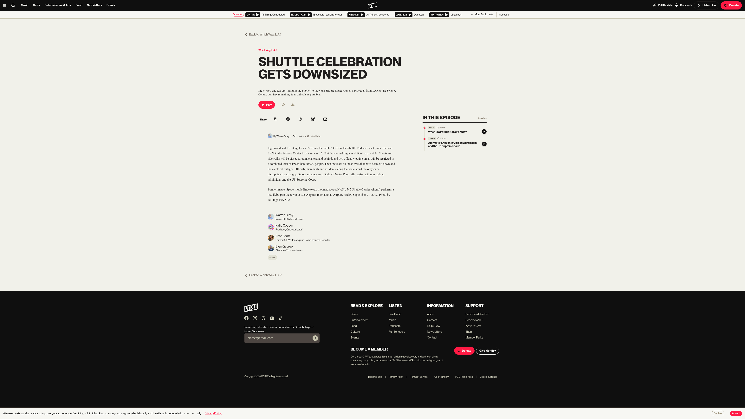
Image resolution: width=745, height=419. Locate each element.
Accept (736, 413)
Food (79, 5)
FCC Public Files (462, 376)
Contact (432, 337)
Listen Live (709, 5)
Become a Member (477, 314)
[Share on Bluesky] (313, 119)
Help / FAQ (433, 325)
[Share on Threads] (300, 119)
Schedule (504, 14)
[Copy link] (275, 119)
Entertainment (359, 320)
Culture (355, 331)
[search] (14, 5)
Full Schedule (397, 331)
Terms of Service (417, 376)
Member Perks (474, 337)
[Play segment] (484, 131)
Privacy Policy (394, 376)
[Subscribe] (315, 338)
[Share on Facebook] (288, 119)
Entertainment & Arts (58, 5)
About (431, 314)
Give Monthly (487, 350)
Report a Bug (375, 376)
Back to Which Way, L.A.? (265, 34)
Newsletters (94, 5)
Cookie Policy (440, 376)
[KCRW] (251, 311)
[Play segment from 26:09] (424, 139)
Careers (432, 320)
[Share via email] (325, 120)
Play (269, 104)
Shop (468, 331)
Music (24, 5)
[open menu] (6, 5)
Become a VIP (473, 320)
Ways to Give (473, 325)
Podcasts (686, 5)
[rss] (283, 105)
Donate (734, 5)
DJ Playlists (665, 5)
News (36, 5)
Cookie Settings (488, 376)
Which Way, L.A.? (267, 50)
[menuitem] (292, 104)
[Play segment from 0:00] (424, 128)
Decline (718, 413)
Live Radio (395, 314)
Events (111, 5)
